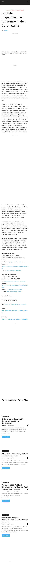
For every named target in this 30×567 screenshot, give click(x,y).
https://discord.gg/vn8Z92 (14, 270)
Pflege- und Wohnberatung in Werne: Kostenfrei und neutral (15, 455)
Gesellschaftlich (10, 10)
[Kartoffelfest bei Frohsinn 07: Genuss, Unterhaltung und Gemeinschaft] (15, 410)
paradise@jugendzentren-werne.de (15, 281)
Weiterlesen (5, 437)
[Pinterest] (15, 59)
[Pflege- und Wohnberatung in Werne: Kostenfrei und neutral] (15, 445)
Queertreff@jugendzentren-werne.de (15, 304)
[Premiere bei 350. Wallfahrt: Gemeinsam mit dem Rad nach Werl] (15, 476)
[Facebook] (8, 59)
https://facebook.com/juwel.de (16, 262)
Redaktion (6, 30)
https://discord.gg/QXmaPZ (14, 291)
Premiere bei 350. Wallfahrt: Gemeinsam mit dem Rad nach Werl (15, 486)
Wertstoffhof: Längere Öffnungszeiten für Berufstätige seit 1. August (15, 520)
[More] (23, 59)
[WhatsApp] (19, 59)
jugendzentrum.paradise (15, 289)
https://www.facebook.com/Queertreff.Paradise (15, 319)
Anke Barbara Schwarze (7, 489)
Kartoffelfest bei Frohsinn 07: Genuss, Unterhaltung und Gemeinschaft (12, 421)
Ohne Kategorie (20, 10)
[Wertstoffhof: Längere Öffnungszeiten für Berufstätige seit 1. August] (15, 509)
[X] (12, 59)
